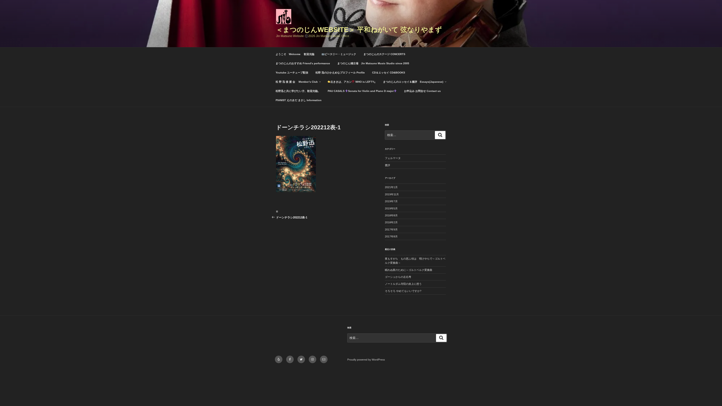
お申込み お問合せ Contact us (422, 90)
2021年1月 (391, 187)
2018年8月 (391, 215)
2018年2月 (391, 222)
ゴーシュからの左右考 (398, 276)
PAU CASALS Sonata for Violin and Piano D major (361, 90)
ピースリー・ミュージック (340, 54)
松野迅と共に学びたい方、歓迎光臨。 (298, 90)
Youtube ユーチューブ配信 (292, 72)
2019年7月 (391, 201)
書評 (387, 165)
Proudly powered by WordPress (366, 359)
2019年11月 (392, 194)
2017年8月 (391, 236)
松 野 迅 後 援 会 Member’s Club (297, 81)
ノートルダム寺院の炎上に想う (403, 283)
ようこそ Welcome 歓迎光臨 (295, 54)
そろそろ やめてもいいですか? (403, 290)
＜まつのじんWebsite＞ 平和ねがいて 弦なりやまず (359, 29)
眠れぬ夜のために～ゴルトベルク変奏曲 (408, 269)
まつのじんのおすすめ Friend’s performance (303, 63)
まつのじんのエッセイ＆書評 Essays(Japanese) (413, 81)
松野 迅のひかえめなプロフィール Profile (340, 72)
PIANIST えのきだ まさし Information (299, 100)
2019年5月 (391, 208)
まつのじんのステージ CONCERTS (384, 54)
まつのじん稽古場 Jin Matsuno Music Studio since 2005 (374, 63)
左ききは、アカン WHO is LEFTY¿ (353, 81)
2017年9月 (391, 229)
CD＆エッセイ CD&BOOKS (388, 72)
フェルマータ (393, 158)
